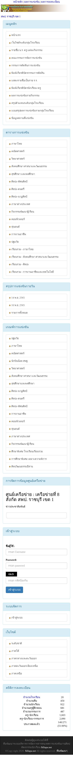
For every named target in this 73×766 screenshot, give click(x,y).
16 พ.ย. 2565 (18, 305)
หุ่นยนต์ (15, 226)
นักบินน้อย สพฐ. (19, 360)
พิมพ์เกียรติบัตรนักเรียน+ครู (26, 88)
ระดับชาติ (16, 643)
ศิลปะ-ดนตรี (17, 189)
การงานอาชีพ (18, 234)
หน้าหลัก (18, 1)
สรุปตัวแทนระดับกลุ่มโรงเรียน (27, 103)
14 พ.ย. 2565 (18, 297)
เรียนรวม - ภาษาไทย (22, 249)
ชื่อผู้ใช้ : (10, 546)
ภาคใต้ (15, 651)
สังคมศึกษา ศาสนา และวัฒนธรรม (29, 376)
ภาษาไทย (16, 143)
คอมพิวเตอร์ (18, 219)
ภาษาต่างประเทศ (20, 204)
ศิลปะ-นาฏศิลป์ (19, 196)
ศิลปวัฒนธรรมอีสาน (22, 466)
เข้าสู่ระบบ (14, 589)
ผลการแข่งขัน (31, 1)
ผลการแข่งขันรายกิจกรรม (25, 95)
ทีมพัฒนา (62, 750)
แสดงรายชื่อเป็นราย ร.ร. (24, 80)
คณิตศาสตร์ (17, 151)
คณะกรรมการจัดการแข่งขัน (26, 57)
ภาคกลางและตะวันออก (24, 658)
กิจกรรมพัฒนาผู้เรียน (22, 211)
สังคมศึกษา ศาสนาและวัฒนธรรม (29, 166)
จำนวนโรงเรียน (31, 697)
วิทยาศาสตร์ (18, 158)
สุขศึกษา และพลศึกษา (23, 174)
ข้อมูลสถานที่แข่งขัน (22, 118)
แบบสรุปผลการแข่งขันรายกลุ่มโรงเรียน (32, 110)
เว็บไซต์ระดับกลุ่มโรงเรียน (25, 42)
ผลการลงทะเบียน (50, 1)
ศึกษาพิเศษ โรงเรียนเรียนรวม (27, 451)
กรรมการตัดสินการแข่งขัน (25, 65)
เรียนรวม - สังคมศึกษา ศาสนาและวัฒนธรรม (35, 256)
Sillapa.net (46, 747)
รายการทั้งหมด (19, 312)
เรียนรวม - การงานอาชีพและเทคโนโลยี (32, 271)
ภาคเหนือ (16, 673)
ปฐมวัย (15, 241)
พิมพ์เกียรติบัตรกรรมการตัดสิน (27, 73)
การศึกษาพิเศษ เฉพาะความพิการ (29, 459)
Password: (11, 559)
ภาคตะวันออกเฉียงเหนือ (24, 666)
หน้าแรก (16, 35)
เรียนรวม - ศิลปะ (20, 264)
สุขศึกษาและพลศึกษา (22, 383)
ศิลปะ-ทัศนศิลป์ (19, 181)
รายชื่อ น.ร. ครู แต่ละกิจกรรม (26, 50)
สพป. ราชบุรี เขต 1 (11, 16)
